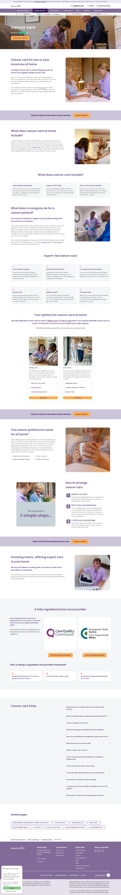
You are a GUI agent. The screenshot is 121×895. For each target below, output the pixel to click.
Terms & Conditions (46, 875)
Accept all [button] (11, 888)
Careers (77, 855)
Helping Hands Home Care (18, 839)
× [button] (20, 867)
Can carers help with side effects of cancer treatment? (85, 773)
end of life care (58, 242)
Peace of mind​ (69, 392)
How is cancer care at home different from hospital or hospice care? (84, 758)
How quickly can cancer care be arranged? (81, 780)
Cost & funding (80, 850)
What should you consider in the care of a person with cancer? (85, 708)
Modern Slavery (74, 875)
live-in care (66, 321)
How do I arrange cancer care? (77, 723)
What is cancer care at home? (76, 750)
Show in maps (41, 858)
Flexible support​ (36, 387)
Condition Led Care (46, 839)
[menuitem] (23, 11)
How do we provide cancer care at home (80, 766)
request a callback (41, 1)
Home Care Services (33, 839)
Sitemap (83, 875)
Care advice (79, 853)
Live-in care (59, 850)
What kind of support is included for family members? (85, 730)
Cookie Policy (6, 885)
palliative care (45, 242)
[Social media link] (96, 851)
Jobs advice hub (80, 858)
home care (42, 87)
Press (77, 863)
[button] (12, 891)
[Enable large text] (108, 875)
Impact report (79, 868)
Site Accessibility (100, 875)
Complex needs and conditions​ (75, 387)
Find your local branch (82, 866)
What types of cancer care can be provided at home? (85, 795)
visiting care (52, 321)
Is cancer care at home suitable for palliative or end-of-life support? (86, 787)
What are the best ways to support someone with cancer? (86, 716)
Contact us (40, 862)
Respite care (60, 855)
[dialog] (11, 880)
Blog (76, 860)
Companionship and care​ (39, 392)
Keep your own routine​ (38, 383)
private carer (36, 147)
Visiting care (60, 853)
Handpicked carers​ (71, 383)
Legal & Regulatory (61, 875)
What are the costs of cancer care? (78, 743)
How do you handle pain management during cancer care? (87, 737)
